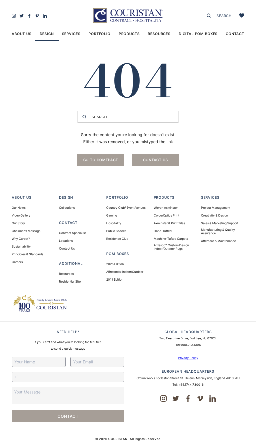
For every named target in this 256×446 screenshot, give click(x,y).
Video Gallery (21, 215)
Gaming (111, 215)
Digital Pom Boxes (198, 34)
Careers (17, 262)
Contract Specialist (72, 233)
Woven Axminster (166, 207)
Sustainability (21, 246)
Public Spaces (116, 231)
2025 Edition (115, 264)
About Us (22, 34)
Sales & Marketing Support (219, 223)
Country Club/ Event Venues (126, 207)
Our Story (18, 223)
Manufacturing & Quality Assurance (218, 231)
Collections (67, 207)
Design (47, 34)
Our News (19, 207)
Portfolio (99, 34)
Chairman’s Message (26, 231)
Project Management (215, 207)
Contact (235, 34)
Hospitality (113, 223)
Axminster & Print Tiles (169, 223)
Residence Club (117, 239)
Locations (66, 241)
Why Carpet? (21, 239)
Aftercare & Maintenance (218, 241)
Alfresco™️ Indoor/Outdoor (124, 272)
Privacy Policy (188, 358)
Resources (159, 34)
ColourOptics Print (166, 215)
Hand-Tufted (163, 231)
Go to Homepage (100, 160)
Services (71, 34)
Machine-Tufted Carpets (171, 239)
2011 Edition (114, 279)
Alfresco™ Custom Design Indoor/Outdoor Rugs (171, 247)
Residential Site (70, 281)
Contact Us (67, 248)
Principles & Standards (27, 254)
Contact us (155, 160)
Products (129, 34)
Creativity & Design (214, 215)
